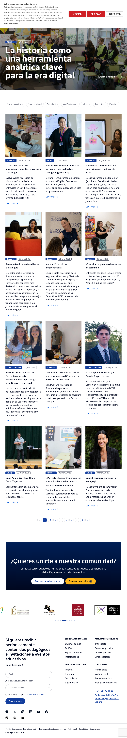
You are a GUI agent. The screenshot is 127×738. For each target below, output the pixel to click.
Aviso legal (72, 729)
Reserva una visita (78, 581)
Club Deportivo (103, 652)
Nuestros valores (15, 104)
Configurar (115, 14)
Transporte (100, 644)
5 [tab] (65, 621)
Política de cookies (51, 21)
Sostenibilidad (35, 104)
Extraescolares (102, 657)
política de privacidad (36, 694)
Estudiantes (52, 104)
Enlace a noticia (106, 76)
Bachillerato (71, 682)
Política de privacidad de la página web (20, 729)
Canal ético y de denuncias (89, 729)
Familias (113, 104)
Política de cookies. (11, 23)
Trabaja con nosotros (106, 682)
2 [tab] (58, 621)
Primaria (69, 674)
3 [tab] (60, 621)
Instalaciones (72, 657)
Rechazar (96, 14)
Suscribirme (15, 701)
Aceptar (77, 14)
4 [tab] (63, 621)
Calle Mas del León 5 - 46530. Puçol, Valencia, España (107, 699)
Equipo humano (73, 652)
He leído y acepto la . (27, 694)
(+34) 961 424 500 (104, 691)
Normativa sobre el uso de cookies (52, 729)
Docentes (99, 104)
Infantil (69, 669)
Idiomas (86, 104)
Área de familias (103, 678)
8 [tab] (74, 621)
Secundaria (71, 678)
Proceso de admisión (46, 581)
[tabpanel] (19, 610)
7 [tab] (72, 621)
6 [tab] (69, 621)
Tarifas (68, 648)
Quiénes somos (73, 644)
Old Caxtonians (70, 104)
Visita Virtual (101, 674)
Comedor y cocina (104, 648)
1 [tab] (55, 621)
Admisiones (101, 669)
